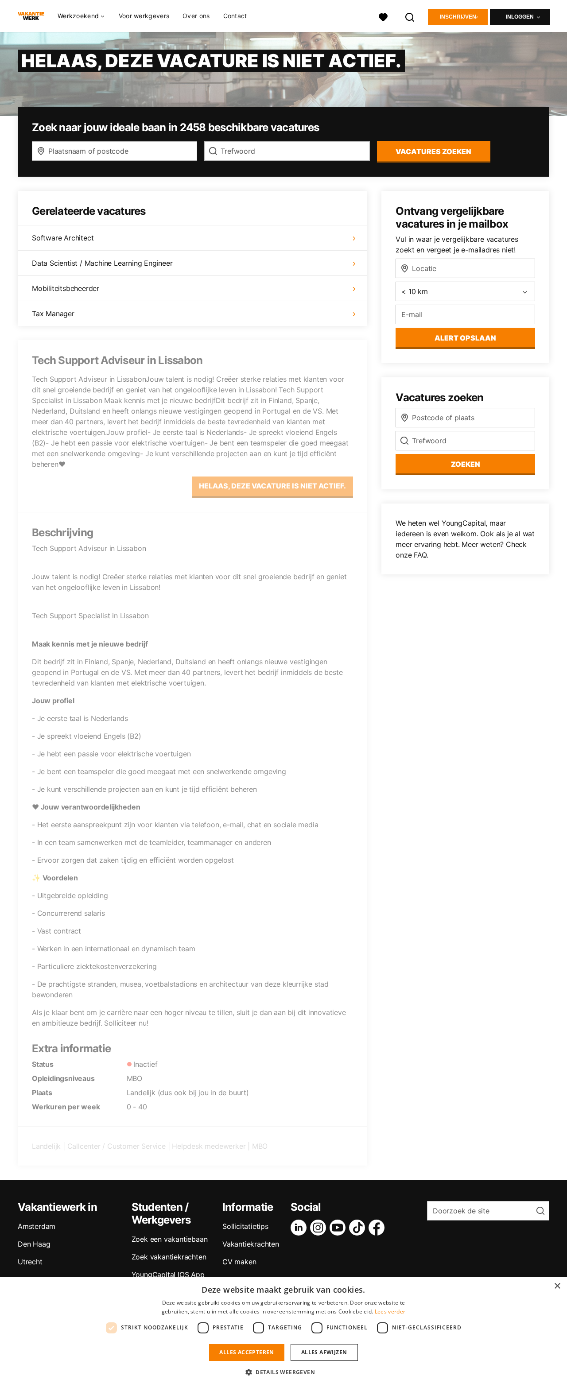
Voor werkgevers (144, 15)
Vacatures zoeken (433, 151)
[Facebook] (378, 1228)
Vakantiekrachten (250, 1244)
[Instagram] (320, 1228)
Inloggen (520, 17)
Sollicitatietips (245, 1226)
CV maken (239, 1261)
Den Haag (34, 1244)
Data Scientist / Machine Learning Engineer (102, 263)
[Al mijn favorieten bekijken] (383, 16)
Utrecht (30, 1261)
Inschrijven (458, 17)
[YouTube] (339, 1228)
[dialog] (283, 1332)
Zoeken (465, 464)
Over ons (196, 15)
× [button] (557, 1286)
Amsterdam (36, 1226)
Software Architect (62, 237)
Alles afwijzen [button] (324, 1352)
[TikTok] (359, 1228)
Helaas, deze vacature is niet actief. (272, 485)
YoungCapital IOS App (168, 1274)
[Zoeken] (410, 16)
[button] (283, 1372)
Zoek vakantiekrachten (169, 1256)
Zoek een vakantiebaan (170, 1239)
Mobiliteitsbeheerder (65, 288)
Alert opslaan (465, 337)
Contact (235, 15)
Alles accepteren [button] (246, 1352)
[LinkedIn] (300, 1228)
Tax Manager (53, 313)
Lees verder (390, 1311)
